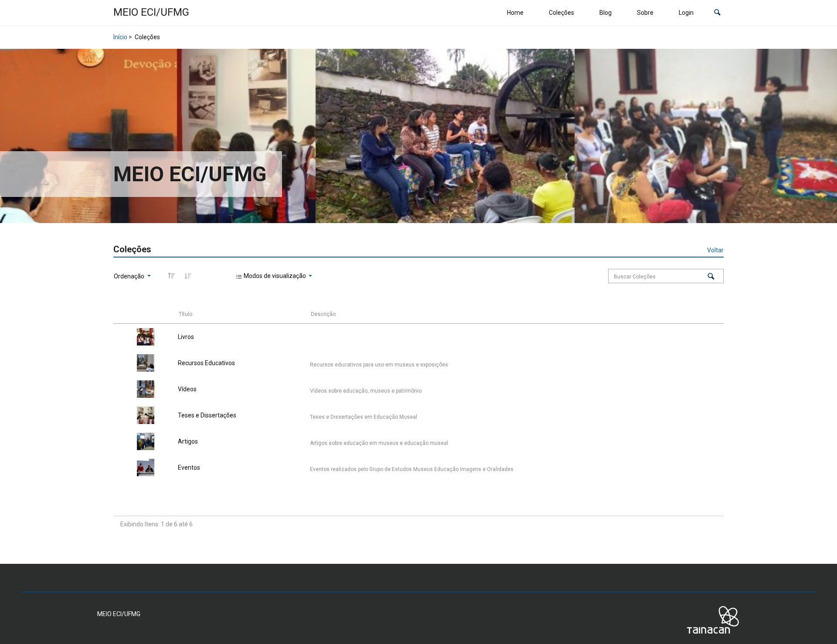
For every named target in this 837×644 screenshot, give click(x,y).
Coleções (561, 12)
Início (120, 37)
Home (515, 12)
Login (686, 12)
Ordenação (130, 276)
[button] (717, 12)
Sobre (645, 12)
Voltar (715, 250)
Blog (605, 12)
